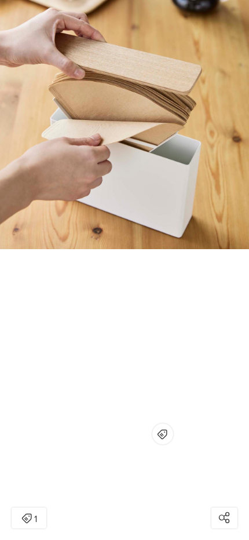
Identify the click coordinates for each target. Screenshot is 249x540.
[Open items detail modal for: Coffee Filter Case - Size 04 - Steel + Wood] (162, 434)
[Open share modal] (224, 518)
